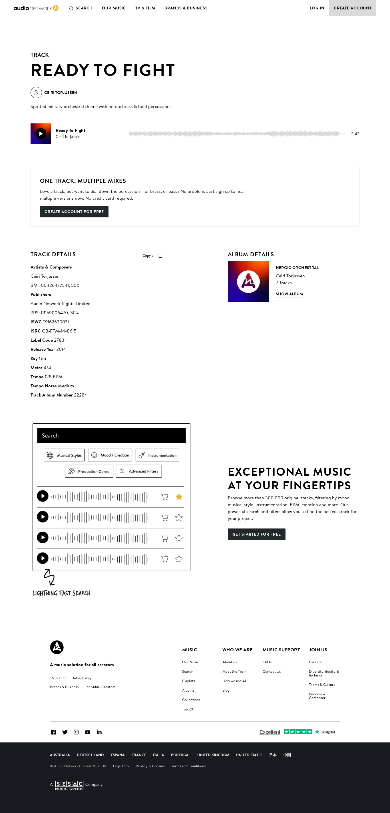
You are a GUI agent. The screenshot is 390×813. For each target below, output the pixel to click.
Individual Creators (100, 686)
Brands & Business (186, 8)
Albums (188, 690)
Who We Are (237, 649)
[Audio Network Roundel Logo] (57, 647)
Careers (315, 661)
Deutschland (90, 754)
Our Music (114, 8)
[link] (36, 8)
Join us (318, 649)
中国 (287, 754)
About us (229, 661)
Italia (158, 754)
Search (84, 8)
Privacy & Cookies (150, 765)
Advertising (82, 677)
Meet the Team (234, 671)
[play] (41, 133)
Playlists (188, 680)
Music (189, 649)
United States (249, 754)
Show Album (289, 294)
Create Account (353, 8)
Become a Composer (317, 695)
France (139, 754)
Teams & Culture (322, 684)
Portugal (180, 754)
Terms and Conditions (188, 765)
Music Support (281, 649)
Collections (191, 699)
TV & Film (145, 8)
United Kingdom (213, 754)
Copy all (148, 255)
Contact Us (272, 671)
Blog (226, 690)
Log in (317, 8)
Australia (60, 754)
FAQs (267, 661)
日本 (273, 754)
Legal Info (121, 765)
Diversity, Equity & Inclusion (324, 673)
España (118, 754)
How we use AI (234, 680)
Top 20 (187, 709)
